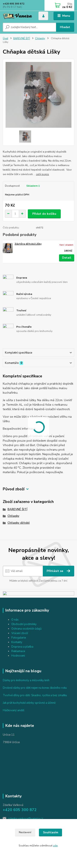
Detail (66, 258)
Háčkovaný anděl (13, 710)
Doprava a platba (22, 647)
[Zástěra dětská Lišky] (8, 248)
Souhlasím (50, 832)
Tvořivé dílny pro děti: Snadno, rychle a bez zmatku (35, 695)
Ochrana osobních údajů (26, 629)
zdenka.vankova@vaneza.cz (25, 818)
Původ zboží (13, 489)
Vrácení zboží (19, 633)
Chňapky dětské (18, 523)
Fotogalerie (18, 638)
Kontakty (16, 642)
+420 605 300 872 (13, 3)
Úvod (5, 38)
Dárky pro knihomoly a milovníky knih (26, 680)
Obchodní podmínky (24, 624)
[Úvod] (18, 16)
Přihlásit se (55, 571)
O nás (15, 620)
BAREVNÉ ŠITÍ (21, 38)
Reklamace (18, 651)
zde (55, 845)
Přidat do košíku (44, 214)
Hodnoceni (18, 656)
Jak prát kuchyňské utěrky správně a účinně (29, 703)
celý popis (42, 174)
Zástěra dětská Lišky (28, 244)
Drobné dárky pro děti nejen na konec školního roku (35, 688)
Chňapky (40, 38)
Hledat (65, 27)
